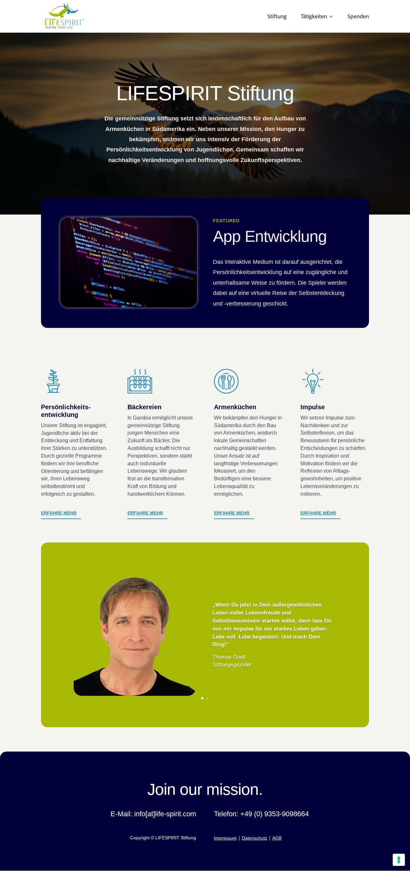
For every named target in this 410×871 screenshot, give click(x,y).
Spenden (358, 17)
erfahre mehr (232, 513)
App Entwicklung (270, 236)
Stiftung (277, 17)
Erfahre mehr (59, 513)
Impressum (225, 838)
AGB (277, 838)
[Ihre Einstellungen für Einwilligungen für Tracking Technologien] (399, 860)
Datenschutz (254, 838)
